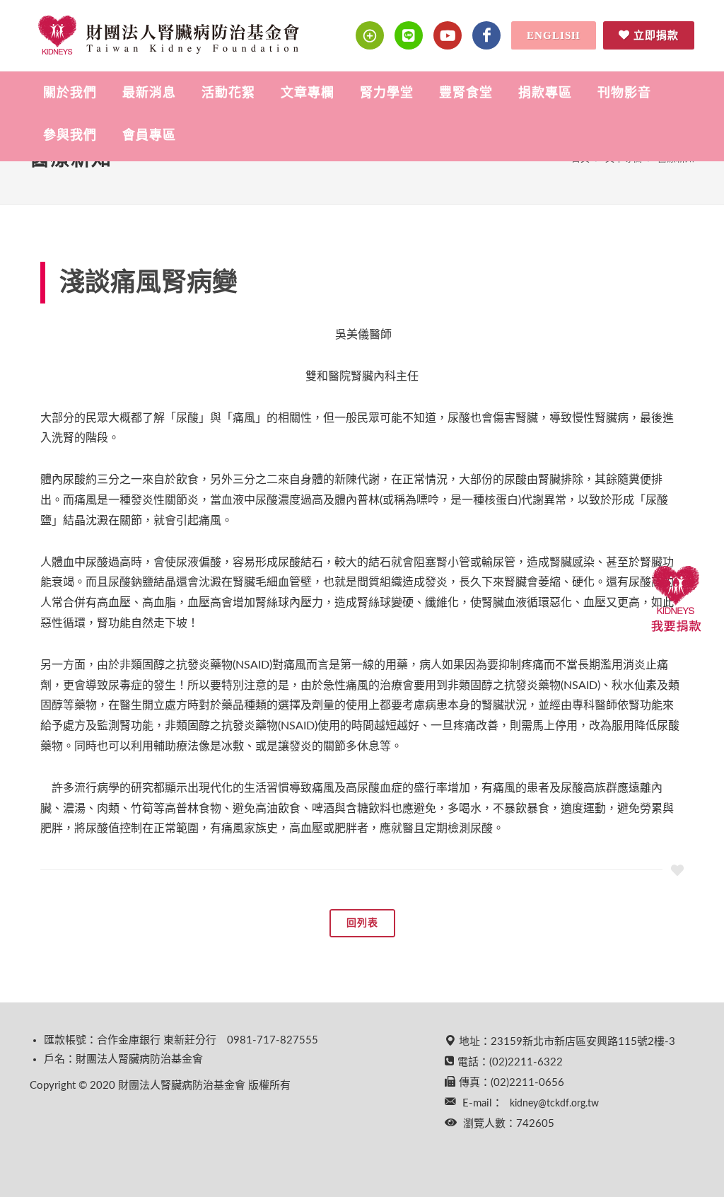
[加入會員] (370, 35)
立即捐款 (656, 35)
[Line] (409, 35)
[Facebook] (486, 35)
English (553, 35)
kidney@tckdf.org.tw (554, 1104)
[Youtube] (447, 35)
